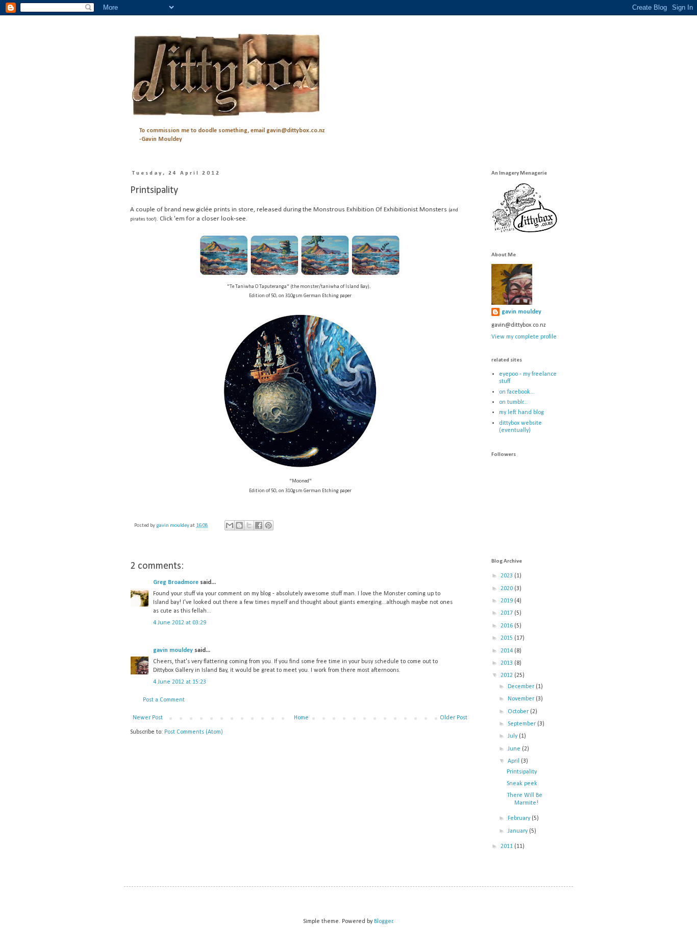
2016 (507, 626)
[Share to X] (249, 525)
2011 (507, 846)
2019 (507, 601)
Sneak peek (522, 784)
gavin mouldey (173, 650)
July (513, 736)
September (522, 724)
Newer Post (148, 718)
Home (301, 718)
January (518, 831)
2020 (507, 589)
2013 (507, 663)
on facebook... (517, 392)
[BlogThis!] (239, 525)
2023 (507, 576)
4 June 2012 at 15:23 (179, 682)
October (519, 712)
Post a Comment (164, 700)
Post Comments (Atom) (193, 732)
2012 (507, 675)
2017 (507, 613)
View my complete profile (524, 337)
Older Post (453, 718)
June (515, 749)
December (522, 687)
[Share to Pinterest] (268, 525)
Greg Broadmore (175, 582)
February (520, 818)
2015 (507, 638)
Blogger (383, 921)
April (514, 761)
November (522, 699)
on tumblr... (513, 402)
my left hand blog (521, 412)
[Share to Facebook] (259, 525)
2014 (507, 651)
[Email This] (230, 525)
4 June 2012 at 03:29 (179, 623)
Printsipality (522, 772)
